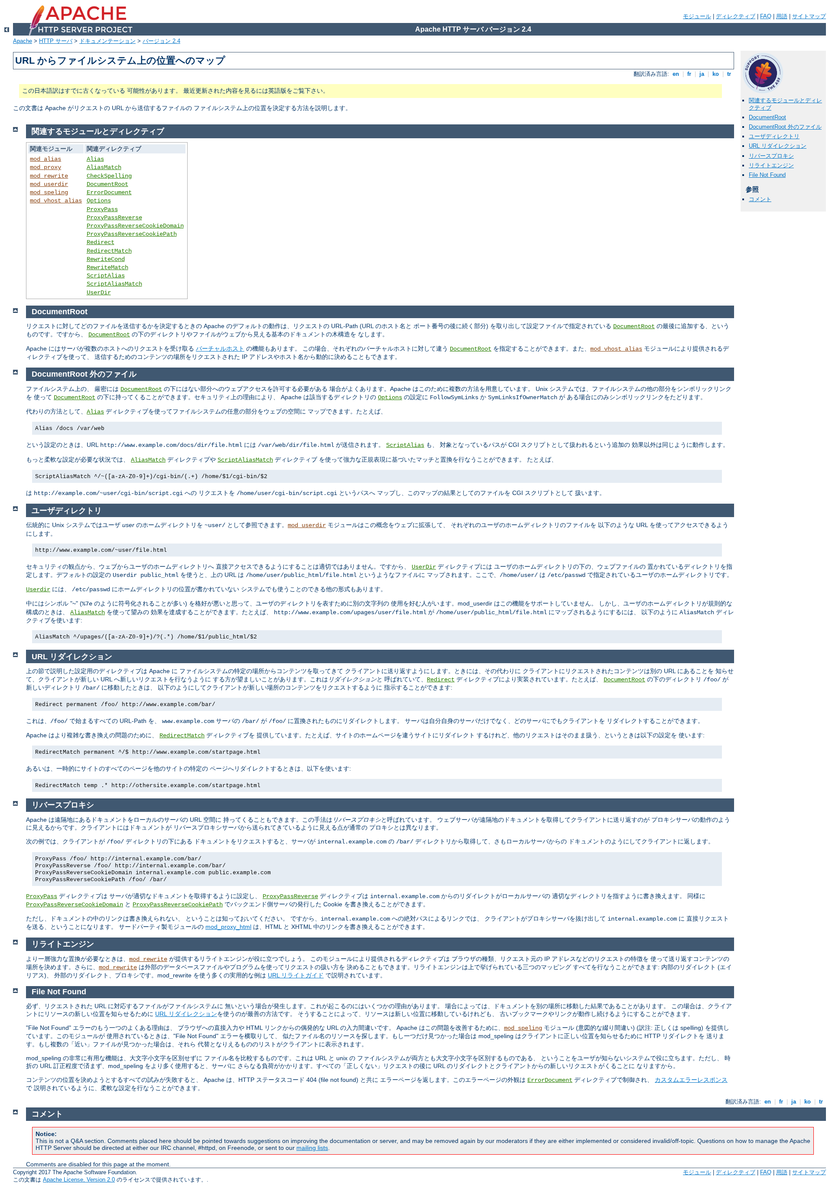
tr (729, 74)
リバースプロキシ (771, 156)
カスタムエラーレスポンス (691, 1079)
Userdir (38, 589)
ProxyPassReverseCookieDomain (135, 225)
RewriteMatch (107, 267)
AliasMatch (104, 167)
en (676, 74)
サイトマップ (809, 16)
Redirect (100, 242)
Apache (22, 41)
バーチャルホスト (220, 348)
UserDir (99, 292)
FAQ (765, 16)
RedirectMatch (109, 250)
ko (716, 74)
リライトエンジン (771, 165)
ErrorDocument (109, 192)
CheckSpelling (109, 176)
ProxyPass (102, 209)
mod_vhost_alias (56, 200)
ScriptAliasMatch (114, 283)
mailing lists (312, 1147)
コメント (760, 199)
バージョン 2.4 (161, 41)
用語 (781, 16)
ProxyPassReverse (114, 217)
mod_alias (45, 159)
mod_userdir (49, 184)
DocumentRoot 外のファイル (785, 127)
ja (702, 74)
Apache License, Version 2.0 (79, 1179)
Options (99, 200)
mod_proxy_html (228, 926)
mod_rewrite (49, 176)
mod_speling (49, 192)
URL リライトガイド (296, 975)
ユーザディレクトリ (774, 136)
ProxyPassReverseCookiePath (132, 234)
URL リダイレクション (777, 146)
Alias (95, 159)
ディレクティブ (735, 16)
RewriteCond (106, 259)
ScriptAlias (106, 275)
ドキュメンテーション (107, 41)
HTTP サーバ (55, 41)
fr (689, 74)
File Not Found (767, 175)
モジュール (697, 16)
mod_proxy (45, 167)
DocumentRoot (767, 117)
